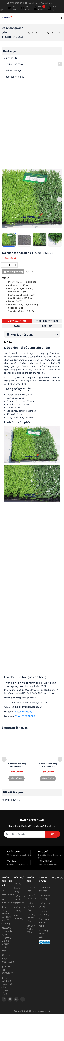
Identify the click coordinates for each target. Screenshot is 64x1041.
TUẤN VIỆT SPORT (25, 716)
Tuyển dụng (17, 890)
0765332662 (7, 894)
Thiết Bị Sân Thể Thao (30, 906)
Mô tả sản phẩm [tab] (17, 321)
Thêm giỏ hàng (15, 271)
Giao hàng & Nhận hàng (44, 922)
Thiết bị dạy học (12, 70)
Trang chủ (29, 32)
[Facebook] (4, 999)
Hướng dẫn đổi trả (44, 905)
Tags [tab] (17, 326)
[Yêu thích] (27, 271)
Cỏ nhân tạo (44, 32)
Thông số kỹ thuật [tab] (47, 321)
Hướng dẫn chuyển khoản (19, 899)
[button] (59, 199)
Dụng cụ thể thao (13, 64)
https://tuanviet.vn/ (23, 711)
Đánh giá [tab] (47, 326)
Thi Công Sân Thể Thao (31, 917)
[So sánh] (33, 271)
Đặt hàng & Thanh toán (44, 933)
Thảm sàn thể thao (14, 76)
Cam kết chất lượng (44, 913)
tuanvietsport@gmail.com (7, 902)
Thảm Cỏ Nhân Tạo (31, 897)
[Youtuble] (10, 999)
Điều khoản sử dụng (44, 897)
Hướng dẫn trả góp (19, 909)
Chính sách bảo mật (44, 889)
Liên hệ (17, 883)
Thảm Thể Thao (31, 889)
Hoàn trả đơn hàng (18, 917)
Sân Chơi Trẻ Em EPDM (31, 929)
